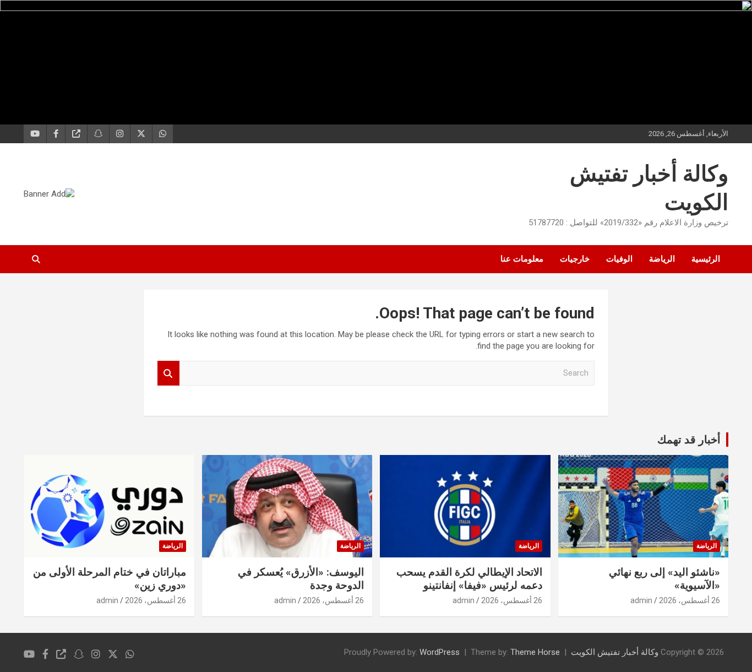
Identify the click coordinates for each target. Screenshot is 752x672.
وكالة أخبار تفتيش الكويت (614, 652)
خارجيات (575, 259)
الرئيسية (705, 259)
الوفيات (619, 259)
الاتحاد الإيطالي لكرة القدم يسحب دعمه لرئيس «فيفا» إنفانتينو (469, 579)
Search (168, 373)
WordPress (439, 652)
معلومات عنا (521, 259)
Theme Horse (535, 652)
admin (641, 600)
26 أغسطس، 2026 (689, 600)
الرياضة (662, 259)
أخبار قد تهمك (689, 439)
